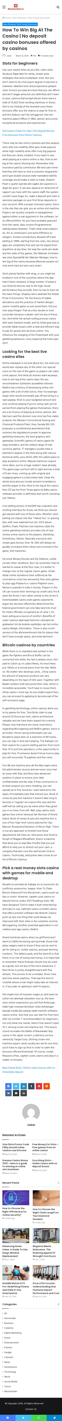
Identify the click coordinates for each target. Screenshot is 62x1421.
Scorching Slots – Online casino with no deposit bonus (44, 1163)
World (7, 1376)
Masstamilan (10, 1391)
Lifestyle (8, 1357)
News (7, 1362)
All (5, 1313)
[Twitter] (16, 1086)
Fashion (8, 1347)
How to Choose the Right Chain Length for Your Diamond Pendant (46, 1214)
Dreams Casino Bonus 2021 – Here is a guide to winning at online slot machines (15, 1165)
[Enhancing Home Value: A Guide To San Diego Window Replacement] (15, 1235)
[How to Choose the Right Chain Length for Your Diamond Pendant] (46, 1198)
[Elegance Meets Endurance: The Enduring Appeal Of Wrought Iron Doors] (46, 1235)
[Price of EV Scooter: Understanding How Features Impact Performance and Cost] (46, 1272)
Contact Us (31, 1409)
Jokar (9, 56)
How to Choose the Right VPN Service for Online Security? (14, 1212)
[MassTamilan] (16, 7)
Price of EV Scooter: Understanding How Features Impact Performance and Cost (46, 1288)
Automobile (10, 1318)
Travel (7, 1386)
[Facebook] (8, 1086)
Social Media (10, 1381)
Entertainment (11, 1342)
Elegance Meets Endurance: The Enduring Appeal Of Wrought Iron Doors (44, 1251)
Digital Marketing (12, 1333)
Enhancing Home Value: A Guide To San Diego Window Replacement (15, 1251)
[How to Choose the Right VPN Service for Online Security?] (15, 1197)
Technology (10, 1372)
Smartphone (10, 1367)
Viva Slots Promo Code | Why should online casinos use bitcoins (15, 1147)
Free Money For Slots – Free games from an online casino (45, 1147)
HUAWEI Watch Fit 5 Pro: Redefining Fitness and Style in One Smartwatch (15, 1288)
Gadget (8, 1352)
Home (7, 18)
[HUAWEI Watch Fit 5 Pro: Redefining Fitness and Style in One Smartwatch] (15, 1272)
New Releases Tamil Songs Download (31, 18)
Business (8, 1323)
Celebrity (9, 1328)
